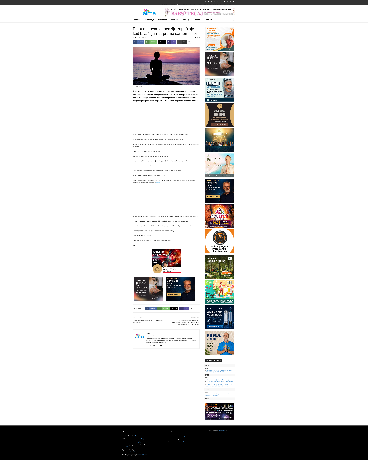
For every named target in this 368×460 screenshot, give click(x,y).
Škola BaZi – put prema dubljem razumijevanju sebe (219, 382)
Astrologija (149, 20)
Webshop (199, 4)
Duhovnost (162, 20)
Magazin (197, 20)
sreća (158, 182)
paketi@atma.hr (142, 455)
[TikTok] (217, 1)
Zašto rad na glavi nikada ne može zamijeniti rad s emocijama (148, 321)
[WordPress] (230, 1)
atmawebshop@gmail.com (138, 442)
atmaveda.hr (182, 442)
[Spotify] (154, 346)
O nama (173, 4)
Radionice (208, 20)
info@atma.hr (138, 436)
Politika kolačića (217, 4)
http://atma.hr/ (150, 336)
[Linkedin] (208, 1)
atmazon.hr (188, 439)
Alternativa (174, 20)
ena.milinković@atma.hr (129, 452)
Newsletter (192, 4)
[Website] (227, 1)
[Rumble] (214, 1)
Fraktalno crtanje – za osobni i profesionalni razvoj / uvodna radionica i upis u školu (218, 385)
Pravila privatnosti (227, 4)
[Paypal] (211, 1)
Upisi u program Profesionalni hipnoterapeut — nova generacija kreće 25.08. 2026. (219, 371)
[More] (189, 42)
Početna (137, 20)
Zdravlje (186, 20)
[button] (233, 20)
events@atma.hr (126, 447)
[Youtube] (233, 1)
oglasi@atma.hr (144, 439)
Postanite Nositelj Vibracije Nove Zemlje (218, 380)
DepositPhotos (222, 430)
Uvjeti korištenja (207, 4)
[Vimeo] (224, 1)
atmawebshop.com (182, 436)
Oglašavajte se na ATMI (182, 4)
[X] (221, 1)
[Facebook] (202, 1)
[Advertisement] (166, 118)
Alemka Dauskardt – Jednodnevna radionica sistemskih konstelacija (218, 394)
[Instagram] (205, 1)
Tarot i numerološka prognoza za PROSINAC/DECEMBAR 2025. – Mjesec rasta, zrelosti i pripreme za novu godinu (185, 322)
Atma (136, 37)
